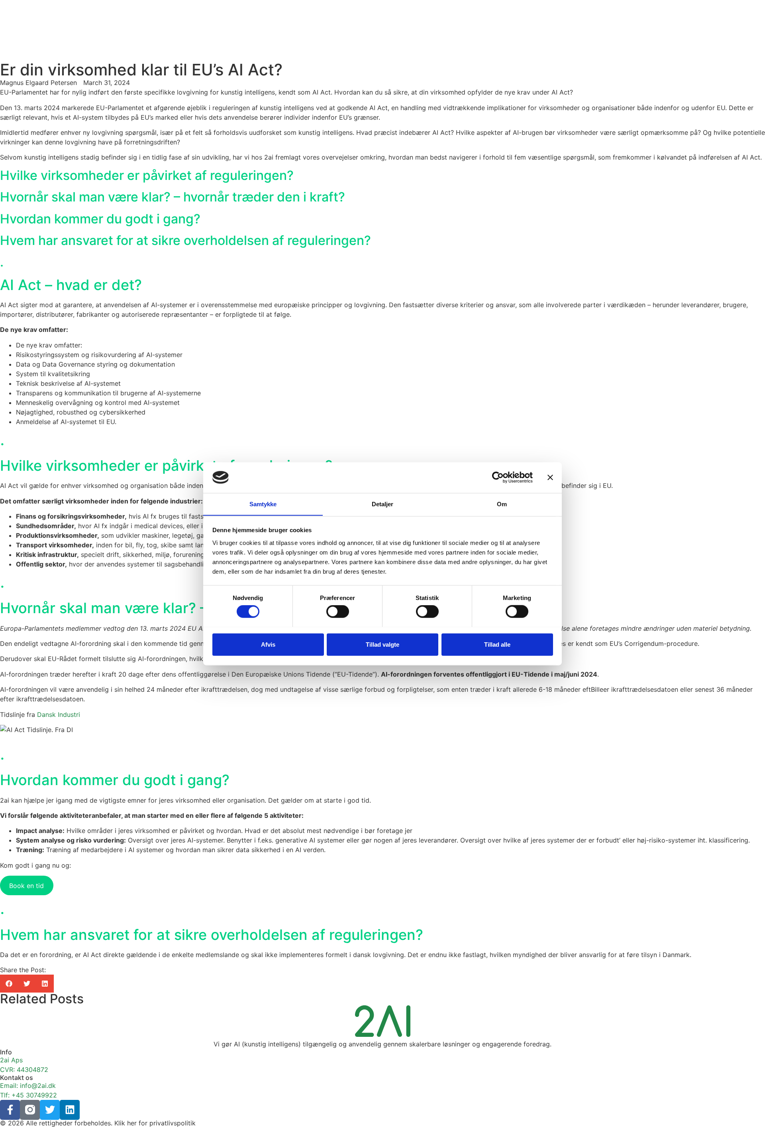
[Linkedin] (70, 1110)
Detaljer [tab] (383, 503)
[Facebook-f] (10, 1110)
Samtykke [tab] (263, 503)
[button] (9, 984)
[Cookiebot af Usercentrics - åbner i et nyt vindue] (498, 478)
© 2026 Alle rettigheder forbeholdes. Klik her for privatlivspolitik (98, 1123)
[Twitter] (50, 1110)
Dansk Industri (58, 714)
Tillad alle (497, 644)
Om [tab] (502, 503)
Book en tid (26, 886)
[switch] (337, 611)
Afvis (268, 644)
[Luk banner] (550, 477)
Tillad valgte (382, 644)
